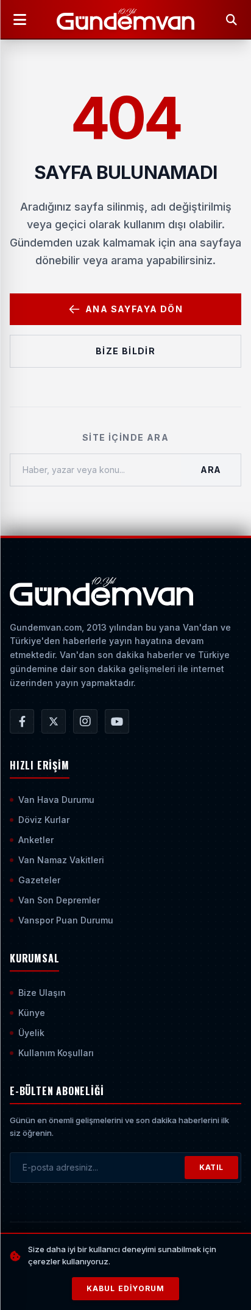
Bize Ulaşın (42, 992)
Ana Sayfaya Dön (134, 309)
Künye (31, 1012)
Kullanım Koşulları (56, 1053)
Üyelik (31, 1033)
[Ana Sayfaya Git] (101, 591)
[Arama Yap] (231, 19)
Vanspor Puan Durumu (65, 920)
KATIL (211, 1167)
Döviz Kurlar (43, 819)
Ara (210, 469)
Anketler (36, 840)
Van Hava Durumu (56, 799)
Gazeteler (39, 880)
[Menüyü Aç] (19, 19)
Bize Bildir (125, 351)
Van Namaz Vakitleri (61, 860)
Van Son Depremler (59, 900)
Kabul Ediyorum (126, 1288)
